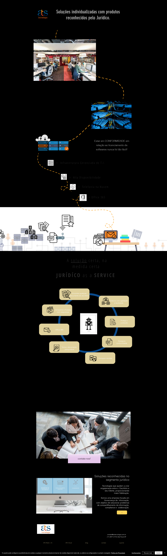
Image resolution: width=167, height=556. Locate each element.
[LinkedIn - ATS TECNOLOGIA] (107, 530)
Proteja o (124, 320)
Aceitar (158, 553)
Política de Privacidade (118, 553)
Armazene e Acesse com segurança (63, 311)
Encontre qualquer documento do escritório (79, 294)
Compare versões (105, 358)
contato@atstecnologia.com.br (116, 534)
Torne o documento (69, 347)
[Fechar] (165, 552)
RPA (88, 331)
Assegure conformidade (121, 342)
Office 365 (59, 330)
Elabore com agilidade (119, 301)
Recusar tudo (148, 553)
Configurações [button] (136, 553)
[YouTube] (113, 530)
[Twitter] (125, 530)
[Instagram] (119, 530)
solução (79, 260)
